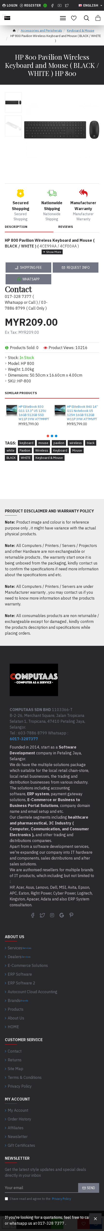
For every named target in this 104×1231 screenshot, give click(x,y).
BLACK (11, 458)
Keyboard (60, 450)
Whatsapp (31, 279)
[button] (48, 436)
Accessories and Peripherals (41, 30)
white (11, 450)
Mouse (77, 450)
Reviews (65, 227)
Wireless (41, 450)
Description (16, 227)
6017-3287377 (24, 738)
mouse (43, 443)
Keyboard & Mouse (80, 30)
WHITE (25, 458)
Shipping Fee (31, 267)
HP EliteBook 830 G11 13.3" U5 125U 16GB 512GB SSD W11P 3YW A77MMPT (34, 413)
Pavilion (25, 450)
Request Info (78, 267)
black (91, 443)
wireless (75, 443)
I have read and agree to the (40, 1199)
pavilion (58, 443)
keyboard (26, 443)
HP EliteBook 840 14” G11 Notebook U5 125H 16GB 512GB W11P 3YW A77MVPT (82, 413)
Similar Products (21, 393)
